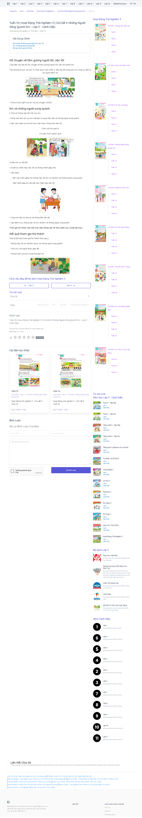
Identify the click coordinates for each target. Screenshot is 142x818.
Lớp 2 (105, 670)
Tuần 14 (114, 161)
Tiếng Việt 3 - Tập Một (111, 425)
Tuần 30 (114, 323)
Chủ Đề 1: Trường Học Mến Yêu (119, 26)
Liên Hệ (107, 811)
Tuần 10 (114, 118)
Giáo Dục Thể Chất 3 (111, 525)
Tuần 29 (114, 316)
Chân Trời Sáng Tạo (110, 583)
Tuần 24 (114, 253)
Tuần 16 (56, 391)
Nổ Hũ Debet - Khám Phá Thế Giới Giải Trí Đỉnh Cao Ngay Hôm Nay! (33, 784)
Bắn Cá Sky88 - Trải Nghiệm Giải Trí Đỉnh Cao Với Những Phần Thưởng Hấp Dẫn (37, 779)
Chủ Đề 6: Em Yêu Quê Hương (118, 227)
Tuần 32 (114, 336)
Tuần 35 (114, 372)
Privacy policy (110, 814)
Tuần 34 (114, 366)
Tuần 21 (114, 233)
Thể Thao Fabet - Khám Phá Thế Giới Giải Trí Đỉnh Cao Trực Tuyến (77, 782)
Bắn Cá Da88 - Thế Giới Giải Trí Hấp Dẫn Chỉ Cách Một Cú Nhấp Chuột (92, 779)
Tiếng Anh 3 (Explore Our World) (115, 447)
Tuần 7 (113, 85)
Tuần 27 (114, 286)
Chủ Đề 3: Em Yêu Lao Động (118, 105)
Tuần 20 (114, 213)
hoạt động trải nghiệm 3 (80, 305)
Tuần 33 (114, 359)
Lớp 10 (105, 725)
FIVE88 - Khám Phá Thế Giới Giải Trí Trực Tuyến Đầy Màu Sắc (70, 776)
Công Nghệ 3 (108, 470)
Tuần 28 (114, 293)
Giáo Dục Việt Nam (110, 555)
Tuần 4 (113, 52)
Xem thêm (18, 409)
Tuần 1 (113, 32)
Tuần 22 (114, 240)
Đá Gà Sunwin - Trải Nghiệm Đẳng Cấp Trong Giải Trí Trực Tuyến (31, 787)
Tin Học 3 (106, 481)
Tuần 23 (114, 246)
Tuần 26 (114, 280)
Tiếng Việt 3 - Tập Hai (111, 436)
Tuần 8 (113, 91)
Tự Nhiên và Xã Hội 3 (111, 458)
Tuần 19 (114, 207)
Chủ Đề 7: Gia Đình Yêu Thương (119, 267)
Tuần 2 (113, 39)
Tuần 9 (113, 111)
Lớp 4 (105, 659)
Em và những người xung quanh (24, 46)
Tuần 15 (69, 285)
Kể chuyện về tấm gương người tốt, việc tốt (28, 43)
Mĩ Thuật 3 (107, 514)
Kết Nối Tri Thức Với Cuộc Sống (115, 605)
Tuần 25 (114, 273)
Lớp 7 (105, 692)
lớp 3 (54, 305)
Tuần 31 (114, 329)
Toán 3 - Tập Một (109, 403)
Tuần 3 (113, 45)
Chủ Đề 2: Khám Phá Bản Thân (119, 65)
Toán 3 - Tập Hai (109, 414)
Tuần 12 (114, 131)
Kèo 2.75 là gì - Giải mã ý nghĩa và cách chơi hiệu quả (26, 776)
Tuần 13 (30, 285)
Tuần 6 (113, 78)
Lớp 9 (105, 714)
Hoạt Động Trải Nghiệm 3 (113, 536)
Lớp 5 (105, 648)
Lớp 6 (105, 636)
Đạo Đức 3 (107, 492)
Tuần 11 (113, 124)
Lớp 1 (105, 625)
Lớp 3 (22, 395)
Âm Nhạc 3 (107, 503)
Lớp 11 (105, 737)
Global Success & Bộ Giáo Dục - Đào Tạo (115, 567)
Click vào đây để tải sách (37, 278)
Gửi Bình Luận (71, 470)
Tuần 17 (114, 194)
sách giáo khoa (43, 305)
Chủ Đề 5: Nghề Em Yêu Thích (118, 188)
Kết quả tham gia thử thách (22, 48)
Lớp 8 (105, 703)
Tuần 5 (113, 72)
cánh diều (63, 305)
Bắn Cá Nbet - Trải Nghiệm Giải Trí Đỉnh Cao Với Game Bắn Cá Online (84, 784)
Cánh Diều (15, 395)
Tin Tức (107, 808)
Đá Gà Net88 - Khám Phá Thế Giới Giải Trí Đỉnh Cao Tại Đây (30, 782)
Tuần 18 (114, 200)
